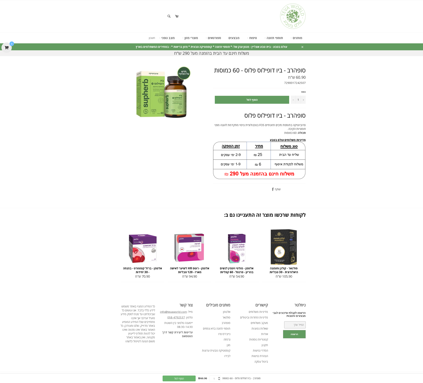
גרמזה (227, 339)
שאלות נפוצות (259, 328)
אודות (264, 334)
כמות (303, 92)
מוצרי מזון (191, 38)
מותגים (297, 38)
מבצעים (234, 38)
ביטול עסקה (261, 361)
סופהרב (226, 323)
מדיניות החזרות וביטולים (254, 317)
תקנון (265, 345)
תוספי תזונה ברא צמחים (216, 328)
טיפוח (253, 38)
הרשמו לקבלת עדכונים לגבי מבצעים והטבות (289, 314)
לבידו (227, 356)
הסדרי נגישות (260, 350)
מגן (228, 345)
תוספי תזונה (274, 38)
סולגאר (226, 317)
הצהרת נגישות (259, 356)
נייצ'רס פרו (224, 334)
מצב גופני (168, 38)
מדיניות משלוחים (258, 312)
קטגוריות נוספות (258, 339)
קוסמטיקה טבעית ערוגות (216, 350)
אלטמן (226, 312)
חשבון (152, 38)
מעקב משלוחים (259, 323)
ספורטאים (214, 38)
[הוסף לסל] (161, 227)
